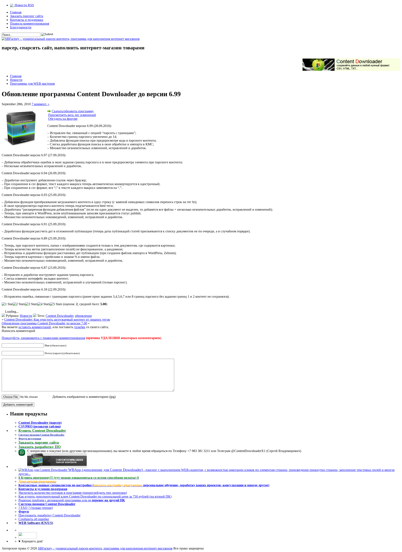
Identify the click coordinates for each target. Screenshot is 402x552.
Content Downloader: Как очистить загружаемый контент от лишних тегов (57, 319)
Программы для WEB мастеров (32, 83)
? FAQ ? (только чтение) (35, 508)
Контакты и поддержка (26, 20)
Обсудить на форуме (62, 118)
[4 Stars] (43, 304)
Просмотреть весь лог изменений (72, 115)
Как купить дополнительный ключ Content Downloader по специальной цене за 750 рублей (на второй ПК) (94, 496)
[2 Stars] (19, 304)
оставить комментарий (34, 327)
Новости (16, 80)
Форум (23, 511)
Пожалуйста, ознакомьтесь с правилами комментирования (43, 338)
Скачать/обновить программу (73, 111)
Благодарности (20, 27)
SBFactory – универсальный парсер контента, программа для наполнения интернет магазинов (105, 548)
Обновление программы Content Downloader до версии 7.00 (44, 323)
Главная (15, 12)
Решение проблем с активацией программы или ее (71, 500)
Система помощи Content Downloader (46, 504)
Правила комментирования (29, 23)
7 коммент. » (40, 104)
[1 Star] (7, 304)
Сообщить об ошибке (33, 519)
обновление (83, 316)
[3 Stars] (31, 304)
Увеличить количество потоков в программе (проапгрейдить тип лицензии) (72, 492)
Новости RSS (24, 5)
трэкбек (79, 327)
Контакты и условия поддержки (42, 489)
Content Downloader (59, 316)
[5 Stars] (56, 304)
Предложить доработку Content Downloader (49, 515)
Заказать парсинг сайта (26, 16)
